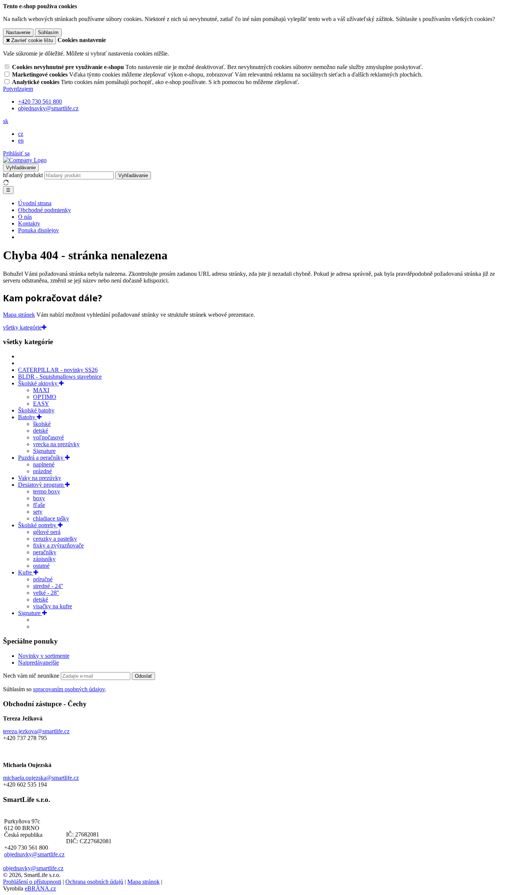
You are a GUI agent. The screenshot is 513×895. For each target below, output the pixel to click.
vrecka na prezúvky (56, 444)
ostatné (41, 566)
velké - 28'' (46, 593)
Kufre (25, 572)
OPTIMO (44, 397)
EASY (41, 403)
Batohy (27, 417)
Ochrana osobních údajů (94, 881)
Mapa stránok (143, 881)
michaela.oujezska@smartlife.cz (41, 778)
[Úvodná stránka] (25, 160)
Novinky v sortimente (43, 656)
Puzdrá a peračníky (41, 457)
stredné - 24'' (48, 586)
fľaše (39, 505)
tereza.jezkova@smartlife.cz (36, 731)
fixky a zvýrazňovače (58, 545)
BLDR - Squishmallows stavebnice (60, 376)
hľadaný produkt (23, 175)
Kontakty (29, 223)
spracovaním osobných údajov (69, 689)
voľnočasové (48, 437)
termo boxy (46, 491)
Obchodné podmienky (44, 210)
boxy (39, 498)
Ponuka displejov (38, 230)
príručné (43, 579)
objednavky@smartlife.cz (34, 854)
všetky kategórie (22, 327)
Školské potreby (38, 525)
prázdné (42, 471)
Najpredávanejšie (38, 662)
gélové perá (46, 532)
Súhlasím (48, 32)
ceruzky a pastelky (55, 538)
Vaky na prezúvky (39, 478)
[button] (5, 121)
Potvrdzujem (18, 89)
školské (42, 424)
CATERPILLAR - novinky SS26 (58, 370)
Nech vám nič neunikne (32, 675)
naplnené (43, 464)
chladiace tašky (51, 518)
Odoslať (143, 676)
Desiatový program (41, 484)
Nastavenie (18, 32)
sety (37, 511)
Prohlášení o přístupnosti (32, 881)
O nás (25, 217)
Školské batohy (36, 410)
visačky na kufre (52, 606)
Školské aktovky (38, 383)
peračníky (44, 552)
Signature (44, 451)
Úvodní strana (34, 203)
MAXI (41, 390)
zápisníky (44, 559)
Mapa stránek (19, 314)
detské (40, 430)
